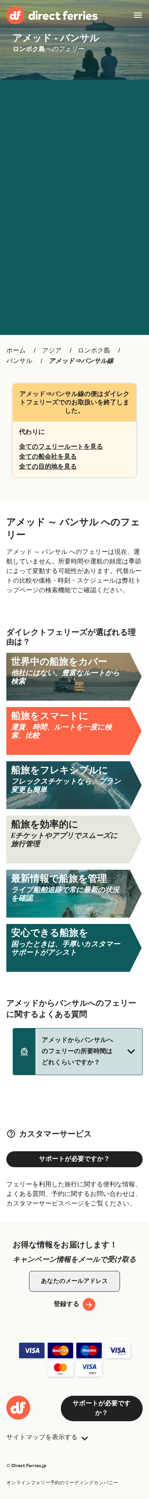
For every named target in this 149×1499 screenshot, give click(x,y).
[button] (78, 1051)
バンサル (19, 361)
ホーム (16, 350)
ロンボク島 (94, 350)
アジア (52, 350)
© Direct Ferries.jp (26, 1465)
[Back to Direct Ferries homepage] (52, 15)
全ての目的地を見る (48, 466)
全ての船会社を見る (48, 456)
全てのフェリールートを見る (61, 446)
